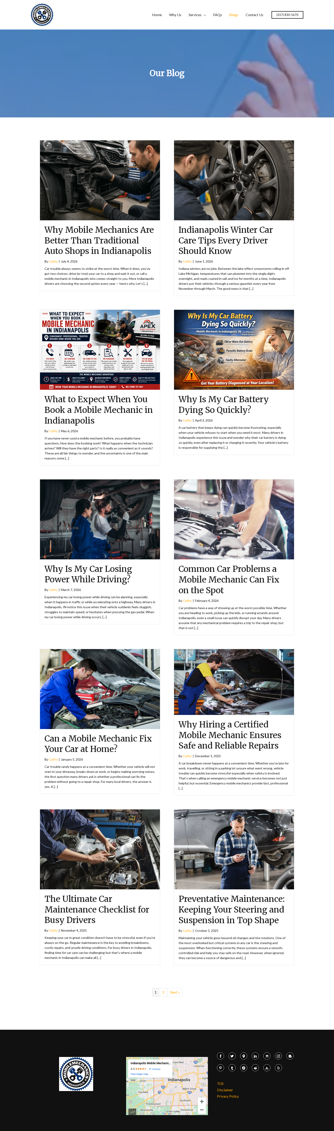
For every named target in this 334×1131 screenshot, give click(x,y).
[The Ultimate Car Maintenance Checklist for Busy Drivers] (100, 849)
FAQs (217, 14)
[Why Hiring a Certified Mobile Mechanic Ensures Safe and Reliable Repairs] (234, 682)
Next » (175, 992)
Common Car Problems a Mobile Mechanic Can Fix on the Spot (229, 579)
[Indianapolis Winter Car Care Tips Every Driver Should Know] (234, 180)
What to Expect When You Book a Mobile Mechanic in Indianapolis (99, 410)
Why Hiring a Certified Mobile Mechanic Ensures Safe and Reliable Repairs (230, 735)
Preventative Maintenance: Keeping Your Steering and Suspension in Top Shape (232, 909)
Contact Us (254, 14)
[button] (287, 15)
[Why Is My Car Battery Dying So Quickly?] (234, 349)
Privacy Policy (228, 1096)
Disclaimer (225, 1090)
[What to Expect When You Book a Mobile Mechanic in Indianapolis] (100, 349)
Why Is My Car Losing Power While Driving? (88, 574)
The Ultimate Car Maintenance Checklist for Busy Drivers (97, 909)
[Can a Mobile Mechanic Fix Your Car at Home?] (100, 688)
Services (195, 14)
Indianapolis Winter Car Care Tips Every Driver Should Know (226, 240)
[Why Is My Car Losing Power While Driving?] (100, 519)
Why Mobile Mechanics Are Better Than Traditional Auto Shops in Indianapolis (99, 240)
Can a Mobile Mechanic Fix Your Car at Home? (98, 744)
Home (157, 14)
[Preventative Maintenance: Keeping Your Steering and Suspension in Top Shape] (234, 849)
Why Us (175, 14)
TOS (220, 1083)
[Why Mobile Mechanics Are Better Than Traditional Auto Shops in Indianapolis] (100, 180)
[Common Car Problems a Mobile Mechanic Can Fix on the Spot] (234, 519)
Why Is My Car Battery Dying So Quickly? (224, 404)
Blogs (233, 14)
